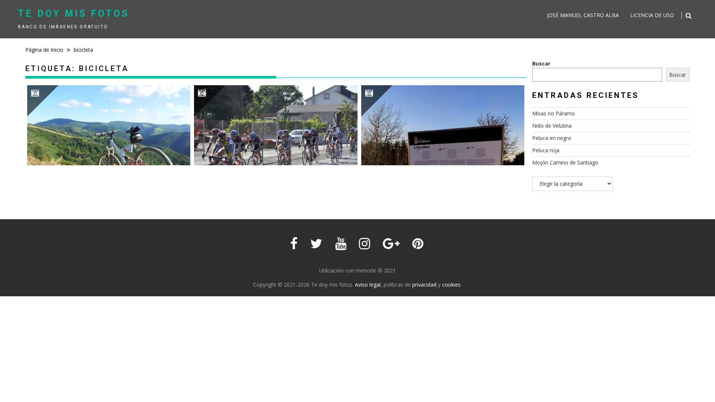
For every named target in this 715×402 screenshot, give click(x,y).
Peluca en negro (551, 137)
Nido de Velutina (552, 125)
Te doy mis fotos (73, 13)
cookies (451, 284)
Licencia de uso (652, 15)
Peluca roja (545, 150)
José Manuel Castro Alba (583, 15)
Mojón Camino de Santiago (565, 162)
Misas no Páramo (553, 113)
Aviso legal (368, 284)
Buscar (541, 63)
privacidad (424, 284)
